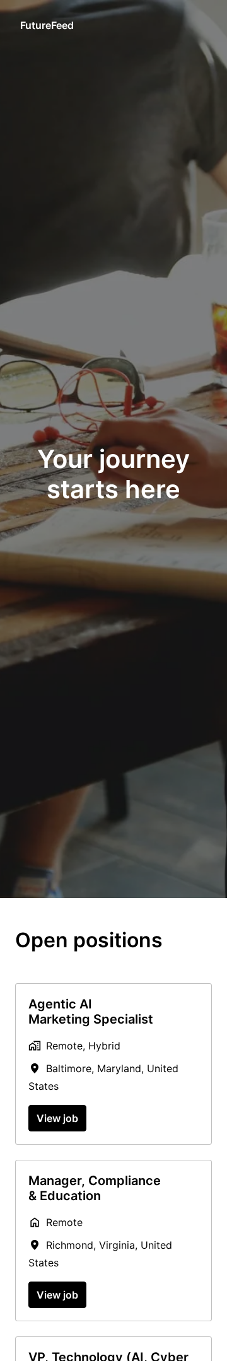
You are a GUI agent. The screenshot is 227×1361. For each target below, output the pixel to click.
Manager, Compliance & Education (94, 1188)
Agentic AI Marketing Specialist (90, 1011)
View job (57, 1118)
